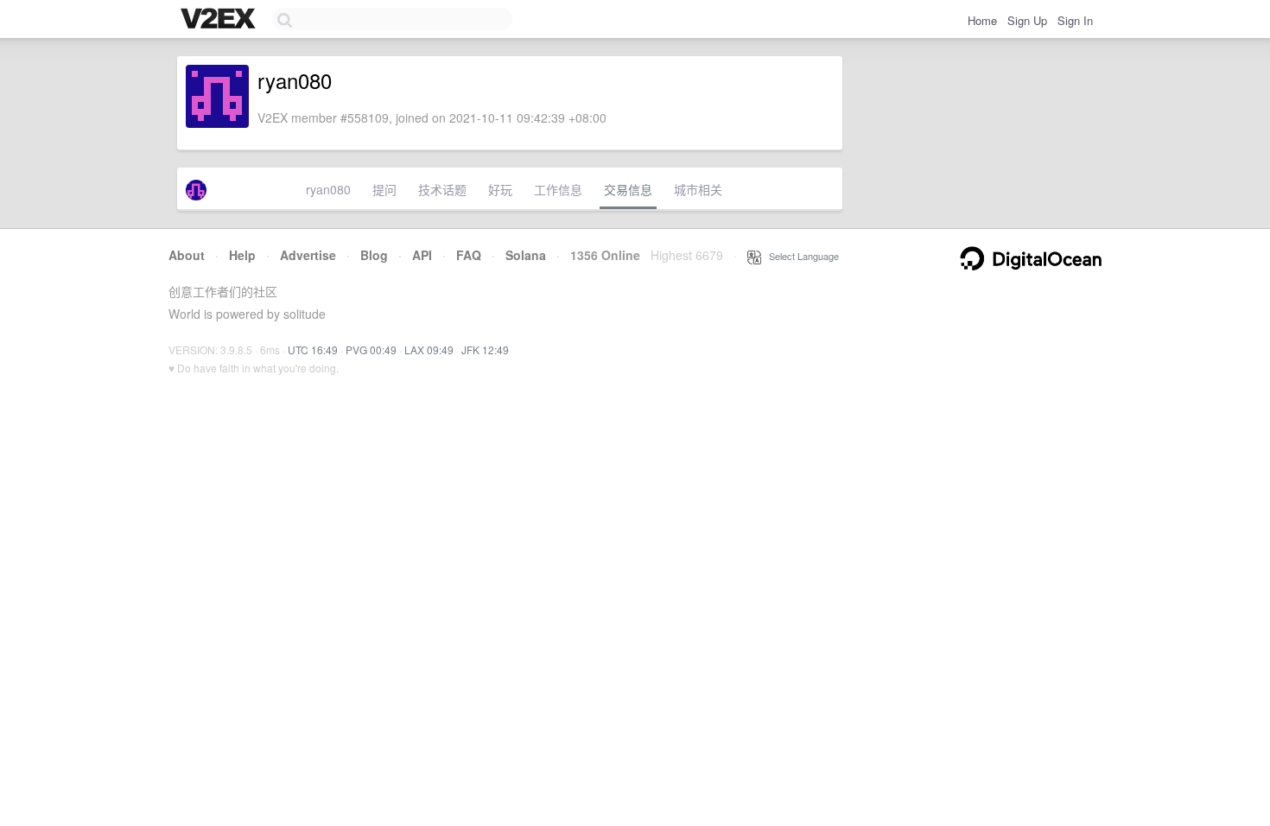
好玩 (500, 189)
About (186, 255)
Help (242, 255)
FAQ (468, 255)
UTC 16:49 (313, 349)
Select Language (800, 256)
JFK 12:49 (485, 349)
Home (982, 20)
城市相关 (698, 189)
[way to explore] (220, 20)
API (422, 255)
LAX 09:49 (429, 349)
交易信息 (628, 189)
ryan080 (328, 189)
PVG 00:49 (371, 349)
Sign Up (1027, 20)
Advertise (308, 255)
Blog (374, 255)
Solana (525, 255)
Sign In (1075, 20)
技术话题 (442, 189)
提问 (384, 189)
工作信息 (558, 189)
